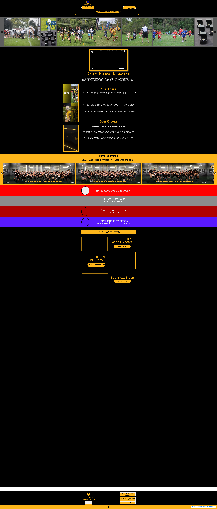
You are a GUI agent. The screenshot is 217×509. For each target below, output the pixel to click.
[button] (203, 507)
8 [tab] (109, 46)
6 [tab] (107, 46)
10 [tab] (111, 46)
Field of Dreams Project (136, 14)
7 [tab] (108, 46)
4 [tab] (105, 46)
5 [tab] (106, 46)
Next (215, 32)
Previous (2, 32)
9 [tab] (110, 46)
